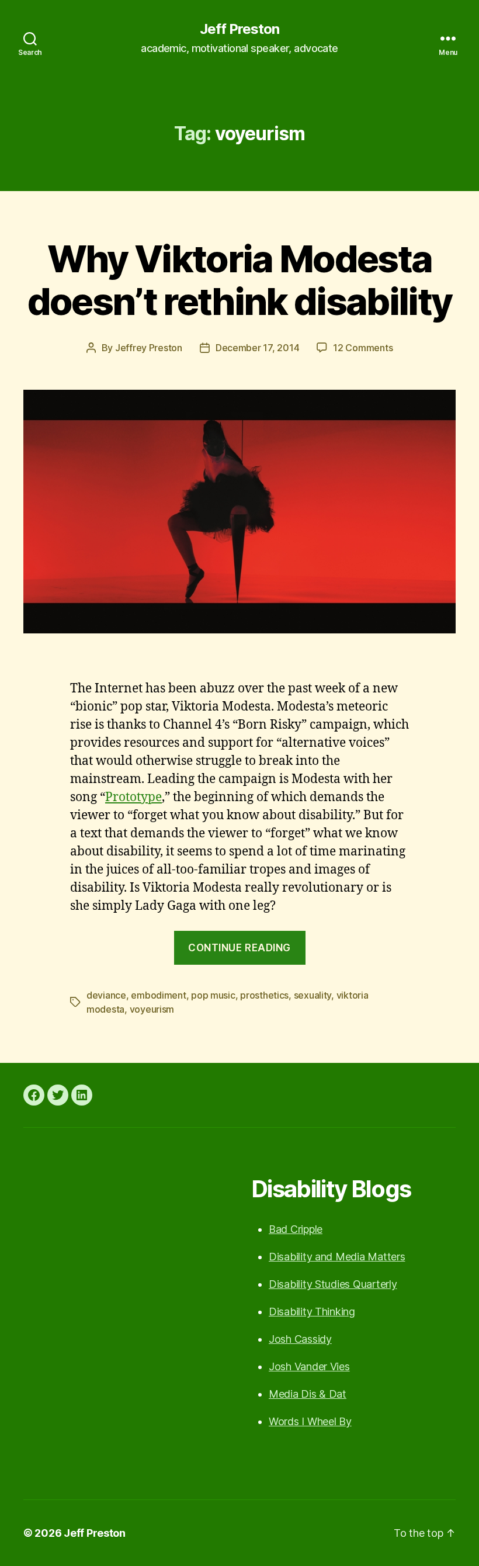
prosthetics (264, 995)
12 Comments (363, 348)
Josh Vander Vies (309, 1366)
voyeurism (152, 1009)
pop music (213, 995)
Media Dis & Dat (307, 1394)
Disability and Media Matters (337, 1256)
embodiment (158, 995)
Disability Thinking (312, 1311)
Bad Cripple (295, 1229)
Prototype (133, 797)
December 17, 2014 (257, 348)
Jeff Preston (239, 29)
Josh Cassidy (300, 1339)
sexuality (313, 995)
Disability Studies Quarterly (333, 1284)
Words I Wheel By (310, 1421)
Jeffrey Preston (148, 348)
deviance (106, 995)
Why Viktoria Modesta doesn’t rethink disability (239, 280)
